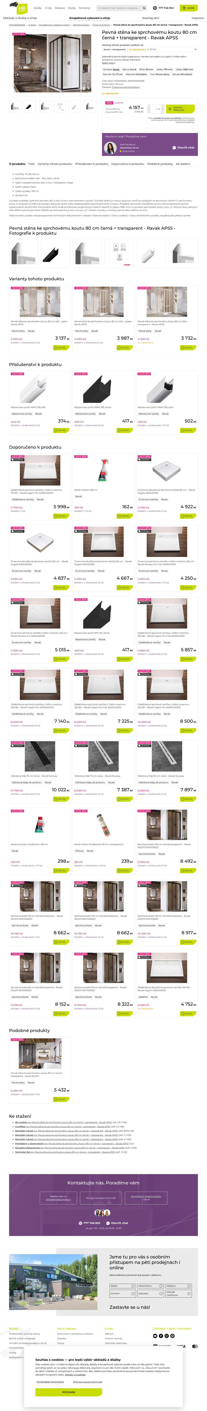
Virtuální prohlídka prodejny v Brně (27, 1343)
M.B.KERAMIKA (17, 25)
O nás (48, 8)
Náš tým (109, 1333)
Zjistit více (108, 63)
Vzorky (72, 8)
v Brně (146, 1198)
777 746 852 (92, 1223)
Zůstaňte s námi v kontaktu (172, 1328)
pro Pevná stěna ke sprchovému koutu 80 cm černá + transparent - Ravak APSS (63, 1122)
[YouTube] (155, 1336)
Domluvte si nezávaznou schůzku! (75, 1333)
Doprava (60, 8)
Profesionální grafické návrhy (24, 1333)
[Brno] (53, 1282)
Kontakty (84, 8)
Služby (38, 8)
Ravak (116, 69)
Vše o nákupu (66, 1328)
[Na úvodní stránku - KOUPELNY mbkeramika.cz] (18, 8)
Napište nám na (58, 1198)
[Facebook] (161, 1336)
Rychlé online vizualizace (22, 1338)
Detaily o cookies (75, 1374)
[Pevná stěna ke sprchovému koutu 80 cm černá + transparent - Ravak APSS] (52, 63)
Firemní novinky (113, 1338)
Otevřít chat (119, 1223)
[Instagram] (167, 1336)
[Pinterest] (172, 1336)
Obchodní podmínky (116, 1343)
